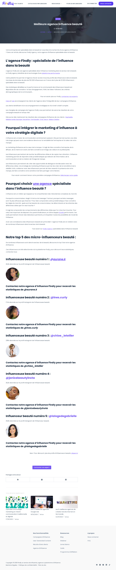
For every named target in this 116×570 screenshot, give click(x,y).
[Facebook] (18, 479)
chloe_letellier (64, 336)
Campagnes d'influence (41, 537)
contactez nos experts (69, 96)
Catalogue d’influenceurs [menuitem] (37, 4)
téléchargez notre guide (69, 175)
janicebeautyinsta (22, 378)
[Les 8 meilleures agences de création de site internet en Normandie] (67, 502)
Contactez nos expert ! (42, 467)
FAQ (89, 541)
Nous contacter (105, 4)
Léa (13, 101)
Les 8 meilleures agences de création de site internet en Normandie (66, 511)
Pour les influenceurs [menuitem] (74, 4)
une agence (42, 183)
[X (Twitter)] (42, 479)
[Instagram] (103, 564)
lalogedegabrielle (64, 416)
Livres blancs (64, 544)
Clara (8, 101)
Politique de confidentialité (28, 565)
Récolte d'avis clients (40, 544)
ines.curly (60, 297)
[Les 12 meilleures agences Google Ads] (42, 502)
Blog (61, 537)
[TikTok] (109, 564)
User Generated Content (42, 541)
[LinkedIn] (66, 479)
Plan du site (42, 565)
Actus (58, 19)
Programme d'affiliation (68, 552)
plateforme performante (51, 73)
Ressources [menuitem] (56, 4)
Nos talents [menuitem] (18, 4)
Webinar (63, 541)
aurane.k (59, 259)
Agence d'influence (40, 548)
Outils (62, 548)
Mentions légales (11, 565)
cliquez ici (74, 453)
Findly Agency (48, 229)
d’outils (61, 212)
